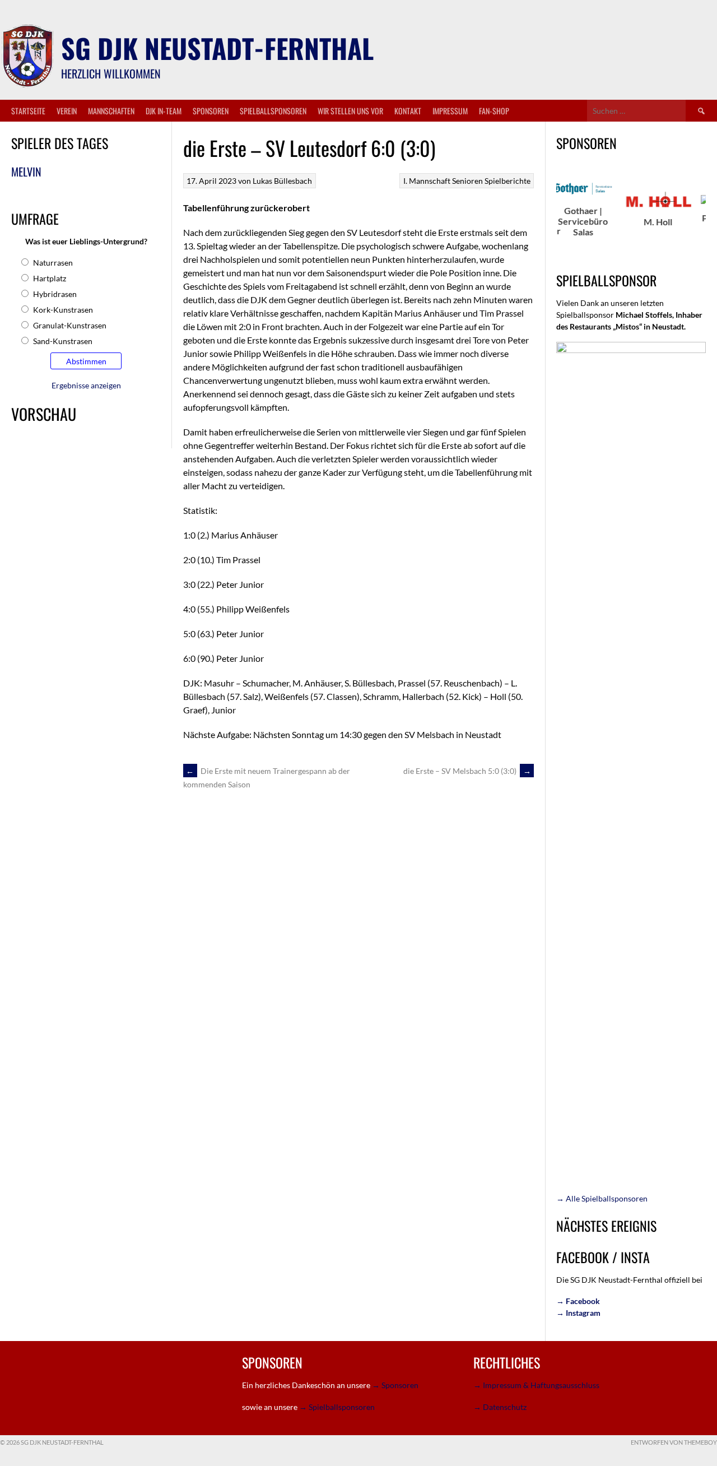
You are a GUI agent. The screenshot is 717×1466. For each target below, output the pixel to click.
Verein (67, 111)
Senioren (467, 180)
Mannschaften (111, 111)
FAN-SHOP (494, 111)
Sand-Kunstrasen (62, 341)
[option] (557, 209)
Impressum (450, 111)
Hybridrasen (55, 294)
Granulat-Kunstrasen (69, 325)
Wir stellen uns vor (350, 111)
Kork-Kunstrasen (63, 309)
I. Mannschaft (426, 180)
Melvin (26, 171)
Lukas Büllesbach (282, 180)
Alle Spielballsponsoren (602, 1198)
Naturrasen (53, 262)
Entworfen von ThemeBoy (674, 1442)
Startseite (28, 111)
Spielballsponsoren (273, 111)
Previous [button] (550, 217)
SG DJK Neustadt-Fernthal (217, 48)
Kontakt (407, 111)
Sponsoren (211, 111)
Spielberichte (507, 180)
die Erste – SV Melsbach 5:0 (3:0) (467, 771)
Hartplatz (49, 278)
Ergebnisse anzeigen (86, 385)
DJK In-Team (163, 111)
